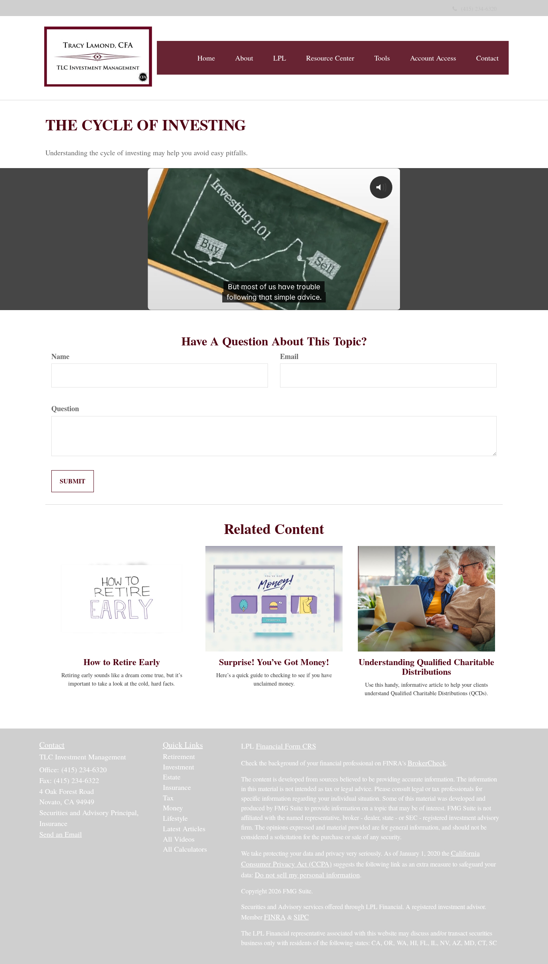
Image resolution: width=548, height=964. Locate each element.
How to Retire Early (121, 661)
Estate (172, 776)
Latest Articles (184, 828)
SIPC (301, 916)
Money (173, 807)
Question (65, 409)
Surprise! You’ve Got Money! (274, 661)
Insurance (177, 787)
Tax (168, 797)
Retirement (179, 756)
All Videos (179, 839)
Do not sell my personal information (307, 874)
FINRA (275, 916)
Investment (178, 766)
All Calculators (185, 849)
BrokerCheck (427, 762)
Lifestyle (175, 818)
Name (60, 356)
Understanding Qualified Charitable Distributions (426, 666)
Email (289, 356)
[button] (244, 58)
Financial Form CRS (286, 746)
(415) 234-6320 (479, 8)
